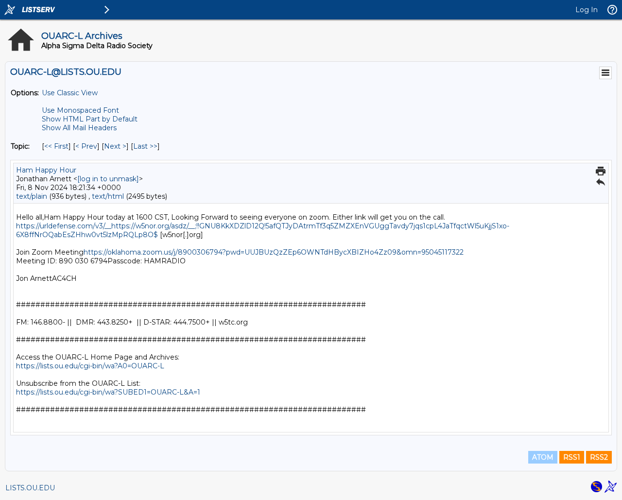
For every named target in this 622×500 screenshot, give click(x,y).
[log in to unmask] (108, 178)
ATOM (542, 457)
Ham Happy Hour (46, 170)
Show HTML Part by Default (90, 119)
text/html (108, 196)
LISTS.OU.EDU (30, 487)
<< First (56, 146)
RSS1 (571, 457)
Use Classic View (70, 92)
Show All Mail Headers (79, 127)
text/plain (31, 196)
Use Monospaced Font (80, 110)
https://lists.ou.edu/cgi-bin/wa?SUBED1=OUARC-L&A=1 (108, 392)
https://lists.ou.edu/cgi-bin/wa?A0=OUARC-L (90, 366)
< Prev (86, 146)
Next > (115, 146)
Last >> (145, 146)
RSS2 (599, 457)
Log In (586, 9)
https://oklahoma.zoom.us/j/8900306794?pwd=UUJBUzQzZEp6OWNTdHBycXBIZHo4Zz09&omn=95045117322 (274, 252)
